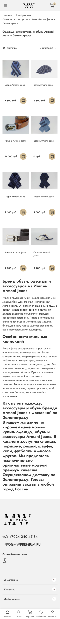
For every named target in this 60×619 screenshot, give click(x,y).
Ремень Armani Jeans (15, 140)
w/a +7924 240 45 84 (20, 536)
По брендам (23, 15)
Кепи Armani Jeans (43, 85)
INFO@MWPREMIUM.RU (21, 544)
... (38, 15)
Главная (7, 15)
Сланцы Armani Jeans (42, 254)
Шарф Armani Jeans (15, 85)
